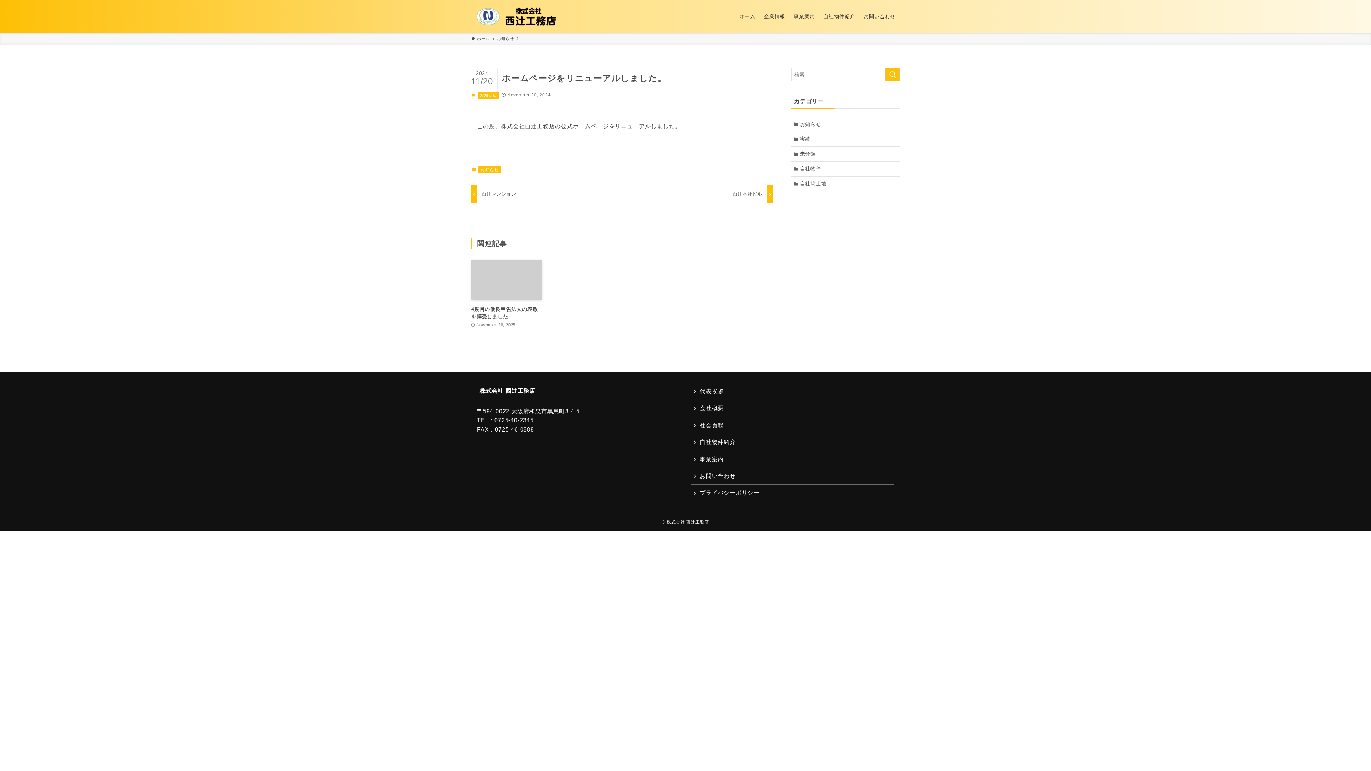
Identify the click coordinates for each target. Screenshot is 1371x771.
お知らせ (488, 95)
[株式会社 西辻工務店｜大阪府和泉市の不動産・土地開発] (516, 16)
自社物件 (810, 168)
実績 (805, 139)
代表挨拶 (712, 391)
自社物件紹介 (718, 442)
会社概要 (712, 408)
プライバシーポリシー (730, 493)
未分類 (808, 154)
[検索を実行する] (892, 74)
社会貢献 (712, 425)
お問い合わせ (718, 476)
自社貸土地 (813, 183)
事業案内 (712, 459)
